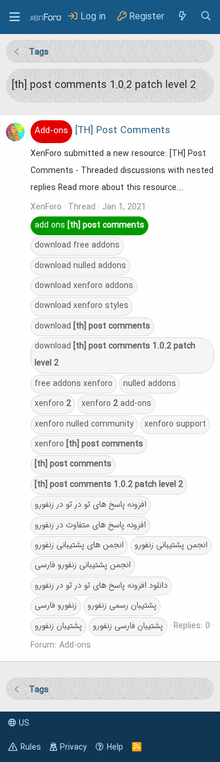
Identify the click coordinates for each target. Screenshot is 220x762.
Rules (31, 747)
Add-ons (75, 645)
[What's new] (182, 17)
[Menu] (14, 17)
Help (115, 747)
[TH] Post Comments (102, 130)
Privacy (73, 747)
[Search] (206, 17)
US (22, 723)
